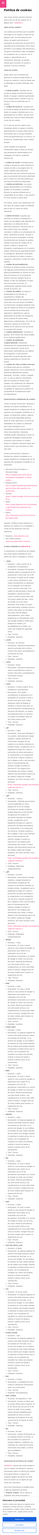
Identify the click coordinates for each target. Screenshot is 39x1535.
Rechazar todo (19, 1530)
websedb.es (18, 23)
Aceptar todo (19, 1519)
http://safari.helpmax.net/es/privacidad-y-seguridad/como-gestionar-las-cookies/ (21, 507)
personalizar (19, 1525)
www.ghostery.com (21, 536)
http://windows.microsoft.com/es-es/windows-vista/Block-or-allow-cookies (19, 477)
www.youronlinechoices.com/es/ (18, 541)
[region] (19, 1516)
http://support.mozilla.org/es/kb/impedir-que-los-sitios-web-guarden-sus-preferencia (22, 488)
